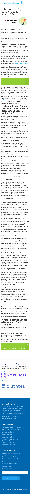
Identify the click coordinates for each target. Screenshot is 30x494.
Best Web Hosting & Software (9, 418)
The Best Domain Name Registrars (10, 411)
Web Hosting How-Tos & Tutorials (10, 416)
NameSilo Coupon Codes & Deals (10, 463)
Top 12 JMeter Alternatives (8, 441)
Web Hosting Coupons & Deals (9, 465)
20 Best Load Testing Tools (8, 442)
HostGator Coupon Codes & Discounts (11, 460)
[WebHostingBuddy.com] (13, 3)
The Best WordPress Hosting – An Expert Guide (13, 406)
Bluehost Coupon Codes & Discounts (11, 453)
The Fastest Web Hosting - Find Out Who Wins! (13, 427)
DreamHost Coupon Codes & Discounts (11, 458)
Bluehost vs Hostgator (7, 431)
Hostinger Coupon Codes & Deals (10, 455)
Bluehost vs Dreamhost (7, 437)
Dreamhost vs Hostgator (8, 432)
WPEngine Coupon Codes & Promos (10, 461)
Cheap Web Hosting (6, 466)
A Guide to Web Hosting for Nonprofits (11, 410)
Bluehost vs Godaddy (7, 434)
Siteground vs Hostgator (8, 436)
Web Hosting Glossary (7, 415)
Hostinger (3, 371)
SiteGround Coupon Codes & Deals (10, 456)
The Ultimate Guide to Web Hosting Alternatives (13, 413)
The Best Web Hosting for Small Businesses (12, 408)
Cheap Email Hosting (7, 468)
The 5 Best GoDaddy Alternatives (10, 439)
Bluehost (3, 380)
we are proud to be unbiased (21, 63)
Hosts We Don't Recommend (9, 444)
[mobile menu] (28, 3)
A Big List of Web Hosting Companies (11, 429)
